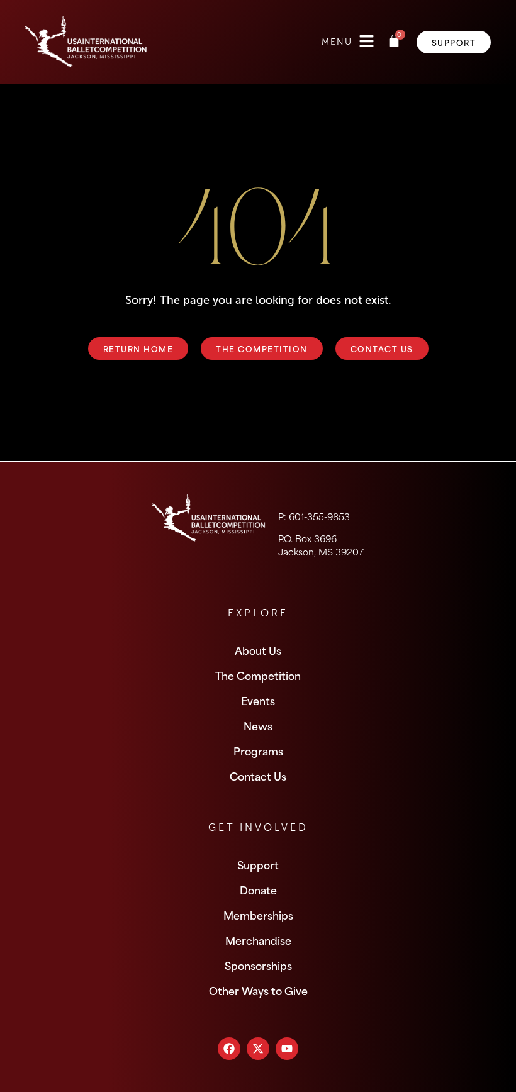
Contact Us (258, 775)
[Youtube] (287, 1048)
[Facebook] (229, 1048)
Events (258, 700)
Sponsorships (258, 965)
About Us (258, 650)
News (258, 725)
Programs (258, 750)
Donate (258, 889)
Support (258, 864)
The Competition (258, 675)
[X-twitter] (258, 1048)
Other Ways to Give (258, 990)
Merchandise (258, 939)
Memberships (258, 914)
